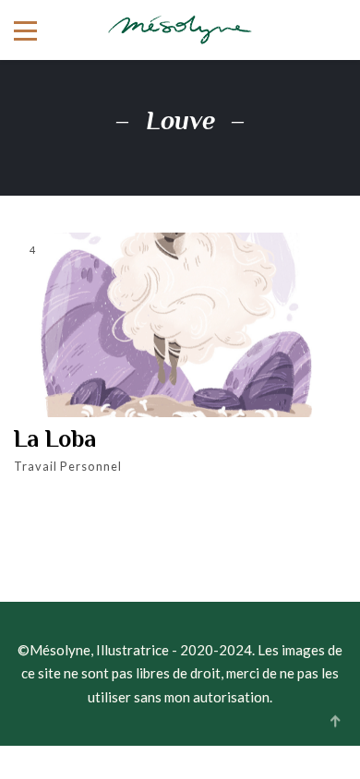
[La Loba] (180, 325)
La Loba (55, 439)
